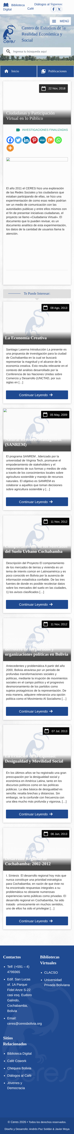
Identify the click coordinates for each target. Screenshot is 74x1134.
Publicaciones (57, 71)
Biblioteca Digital (14, 7)
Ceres (14, 1122)
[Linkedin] (26, 140)
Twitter (59, 9)
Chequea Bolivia (19, 1068)
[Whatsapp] (58, 140)
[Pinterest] (34, 140)
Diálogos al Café (38, 6)
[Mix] (50, 140)
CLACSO (51, 972)
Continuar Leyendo (33, 395)
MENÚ (64, 21)
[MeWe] (42, 140)
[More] (10, 148)
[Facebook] (10, 140)
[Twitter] (18, 140)
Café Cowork (16, 1061)
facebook (53, 9)
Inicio (15, 71)
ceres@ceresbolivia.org (24, 1023)
